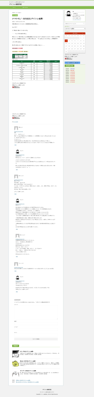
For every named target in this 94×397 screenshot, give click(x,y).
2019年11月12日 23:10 (20, 154)
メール (16, 326)
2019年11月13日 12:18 (20, 280)
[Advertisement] (23, 100)
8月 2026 (75, 33)
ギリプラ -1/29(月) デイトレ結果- (28, 370)
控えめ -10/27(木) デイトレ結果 (27, 361)
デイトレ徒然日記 (15, 4)
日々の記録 (15, 121)
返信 (15, 144)
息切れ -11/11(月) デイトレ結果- (23, 380)
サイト (15, 332)
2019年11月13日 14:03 (20, 239)
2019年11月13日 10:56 (18, 267)
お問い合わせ (25, 7)
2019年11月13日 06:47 (18, 179)
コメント (16, 304)
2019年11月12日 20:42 (18, 131)
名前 (15, 321)
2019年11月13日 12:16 (20, 203)
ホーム (14, 7)
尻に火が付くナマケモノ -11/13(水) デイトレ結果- (27, 382)
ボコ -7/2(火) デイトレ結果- (26, 351)
